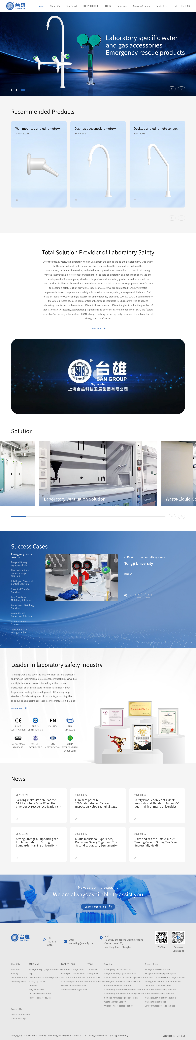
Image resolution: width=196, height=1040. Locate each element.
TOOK (108, 5)
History (14, 973)
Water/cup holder (37, 981)
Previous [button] (172, 218)
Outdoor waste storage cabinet (19, 631)
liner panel (92, 973)
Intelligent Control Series (73, 973)
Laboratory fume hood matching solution (124, 993)
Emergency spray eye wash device (45, 969)
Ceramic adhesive (95, 981)
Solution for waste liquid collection (121, 997)
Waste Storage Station (18, 623)
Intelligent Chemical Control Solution (22, 582)
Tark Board (92, 969)
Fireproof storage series (73, 969)
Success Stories (141, 5)
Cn (188, 6)
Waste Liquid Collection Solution (21, 615)
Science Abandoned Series (73, 985)
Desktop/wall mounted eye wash (44, 977)
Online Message (18, 1018)
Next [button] (181, 218)
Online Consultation (95, 906)
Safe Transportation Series (74, 981)
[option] (38, 164)
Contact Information (21, 1014)
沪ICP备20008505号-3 (120, 1035)
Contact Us (161, 5)
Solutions (122, 5)
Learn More (96, 328)
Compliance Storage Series (74, 989)
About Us (55, 5)
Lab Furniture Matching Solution (21, 598)
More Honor (17, 708)
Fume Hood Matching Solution (22, 607)
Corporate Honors (20, 977)
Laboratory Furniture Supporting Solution (124, 989)
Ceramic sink (93, 977)
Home (41, 5)
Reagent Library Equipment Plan (120, 973)
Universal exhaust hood (40, 993)
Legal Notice (169, 1035)
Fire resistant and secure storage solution (20, 573)
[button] (13, 90)
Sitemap (181, 1035)
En (182, 6)
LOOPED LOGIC (91, 5)
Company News (18, 981)
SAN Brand (71, 5)
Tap (30, 973)
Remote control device (40, 997)
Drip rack (33, 985)
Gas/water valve (36, 989)
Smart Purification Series (73, 977)
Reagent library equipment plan (19, 563)
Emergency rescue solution (22, 555)
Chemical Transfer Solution (20, 590)
